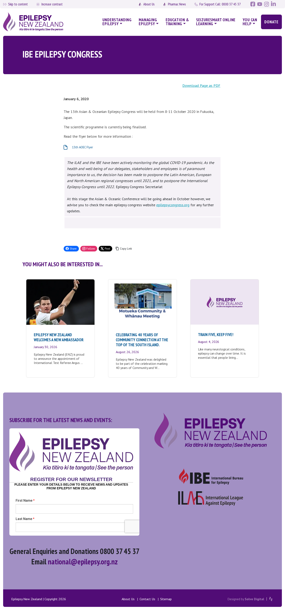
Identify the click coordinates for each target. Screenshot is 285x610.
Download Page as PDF (201, 85)
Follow (90, 248)
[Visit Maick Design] (271, 599)
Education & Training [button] (177, 21)
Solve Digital (254, 599)
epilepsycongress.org (172, 204)
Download (104, 147)
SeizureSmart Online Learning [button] (216, 21)
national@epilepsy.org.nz (83, 561)
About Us (149, 4)
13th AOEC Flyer (82, 147)
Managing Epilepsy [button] (148, 21)
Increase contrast (52, 4)
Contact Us (147, 599)
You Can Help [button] (250, 21)
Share (73, 248)
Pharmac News (177, 4)
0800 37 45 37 (220, 4)
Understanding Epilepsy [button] (117, 21)
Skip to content (18, 4)
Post (107, 248)
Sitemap (166, 599)
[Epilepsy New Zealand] (36, 22)
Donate (271, 22)
